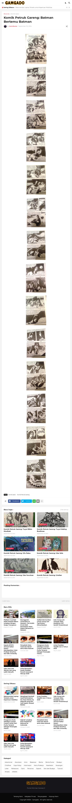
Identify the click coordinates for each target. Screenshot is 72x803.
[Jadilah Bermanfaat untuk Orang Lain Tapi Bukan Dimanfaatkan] (44, 614)
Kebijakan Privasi (30, 796)
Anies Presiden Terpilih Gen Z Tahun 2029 (61, 646)
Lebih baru (6, 601)
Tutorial (60, 768)
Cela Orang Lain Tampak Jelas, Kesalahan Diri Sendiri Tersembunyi (61, 622)
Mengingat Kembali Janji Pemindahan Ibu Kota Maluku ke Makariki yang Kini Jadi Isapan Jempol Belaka (27, 701)
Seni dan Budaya (49, 768)
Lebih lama (65, 601)
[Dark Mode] (66, 2)
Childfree (8, 765)
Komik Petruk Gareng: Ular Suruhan (19, 575)
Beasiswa (33, 762)
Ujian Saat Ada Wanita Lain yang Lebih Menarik (10, 670)
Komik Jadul (15, 14)
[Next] (69, 7)
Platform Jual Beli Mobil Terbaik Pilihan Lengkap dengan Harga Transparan (11, 622)
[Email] (38, 501)
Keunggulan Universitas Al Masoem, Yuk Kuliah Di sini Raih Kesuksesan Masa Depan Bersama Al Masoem (27, 625)
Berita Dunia (50, 762)
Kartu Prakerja (39, 765)
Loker (7, 768)
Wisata (7, 772)
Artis (25, 762)
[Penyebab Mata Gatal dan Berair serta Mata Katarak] (27, 639)
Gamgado (35, 800)
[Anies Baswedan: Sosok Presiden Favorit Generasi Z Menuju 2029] (27, 662)
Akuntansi (18, 762)
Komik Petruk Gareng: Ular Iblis (50, 553)
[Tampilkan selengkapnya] (42, 501)
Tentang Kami (18, 796)
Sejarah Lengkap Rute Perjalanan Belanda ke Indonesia (26, 722)
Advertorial (8, 762)
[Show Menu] (2, 2)
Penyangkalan (42, 796)
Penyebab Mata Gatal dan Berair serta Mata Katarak (26, 646)
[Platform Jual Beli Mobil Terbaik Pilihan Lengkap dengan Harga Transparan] (11, 614)
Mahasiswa (14, 768)
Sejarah (38, 768)
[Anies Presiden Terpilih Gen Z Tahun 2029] (61, 639)
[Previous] (67, 7)
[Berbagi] (66, 26)
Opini (23, 768)
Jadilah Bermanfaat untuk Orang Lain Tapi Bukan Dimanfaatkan (36, 7)
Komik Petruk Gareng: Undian (49, 575)
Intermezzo (27, 765)
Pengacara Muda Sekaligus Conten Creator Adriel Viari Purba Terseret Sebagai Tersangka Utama (43, 649)
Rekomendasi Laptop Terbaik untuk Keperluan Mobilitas (11, 698)
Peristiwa (30, 768)
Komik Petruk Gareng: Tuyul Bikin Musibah (18, 530)
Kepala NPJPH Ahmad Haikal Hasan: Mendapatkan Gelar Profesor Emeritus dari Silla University (11, 649)
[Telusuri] (69, 2)
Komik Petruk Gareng (23, 494)
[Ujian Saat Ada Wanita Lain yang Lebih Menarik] (11, 662)
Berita (41, 762)
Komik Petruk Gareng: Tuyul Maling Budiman (52, 530)
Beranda (6, 14)
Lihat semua (64, 509)
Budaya (59, 762)
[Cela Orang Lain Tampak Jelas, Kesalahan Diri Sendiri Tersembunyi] (61, 614)
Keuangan (59, 765)
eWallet (14, 772)
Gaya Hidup (17, 765)
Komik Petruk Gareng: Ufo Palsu (17, 553)
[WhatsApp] (34, 501)
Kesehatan (49, 765)
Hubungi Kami (53, 796)
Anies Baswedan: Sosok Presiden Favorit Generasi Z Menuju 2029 (26, 671)
